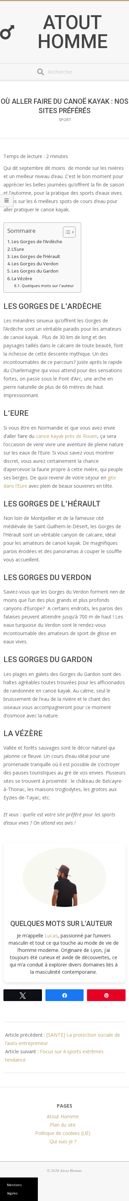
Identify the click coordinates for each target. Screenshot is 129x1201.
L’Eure (18, 249)
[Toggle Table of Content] (66, 232)
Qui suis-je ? (63, 1141)
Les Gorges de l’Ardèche (37, 242)
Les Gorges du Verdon (35, 264)
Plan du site (63, 1124)
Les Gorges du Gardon (35, 271)
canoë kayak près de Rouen (66, 436)
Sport (65, 119)
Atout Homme (72, 32)
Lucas (51, 935)
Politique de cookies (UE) (62, 1133)
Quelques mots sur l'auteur (48, 285)
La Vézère (22, 279)
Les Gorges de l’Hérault (36, 256)
